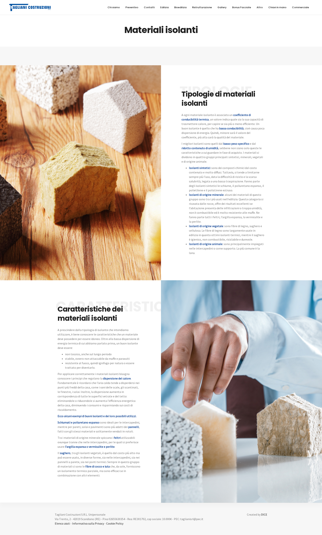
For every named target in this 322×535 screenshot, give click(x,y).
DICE (264, 514)
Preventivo (131, 7)
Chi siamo (114, 7)
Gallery (222, 7)
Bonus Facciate (241, 7)
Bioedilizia (180, 7)
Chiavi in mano (277, 7)
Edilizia (164, 7)
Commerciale (300, 7)
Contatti (149, 7)
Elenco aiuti (62, 523)
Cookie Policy (114, 523)
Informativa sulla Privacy (88, 523)
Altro (260, 7)
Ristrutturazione (202, 7)
